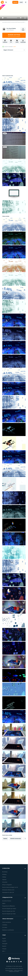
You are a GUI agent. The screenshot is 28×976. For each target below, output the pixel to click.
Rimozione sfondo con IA (8, 889)
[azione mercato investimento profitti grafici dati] (13, 83)
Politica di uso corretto (13, 971)
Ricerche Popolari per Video (9, 913)
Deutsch (4, 945)
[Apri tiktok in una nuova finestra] (15, 961)
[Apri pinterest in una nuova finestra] (13, 961)
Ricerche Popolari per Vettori (9, 908)
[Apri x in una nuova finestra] (18, 961)
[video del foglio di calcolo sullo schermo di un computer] (13, 138)
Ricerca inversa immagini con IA (10, 886)
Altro (3, 950)
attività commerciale (15, 838)
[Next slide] (22, 838)
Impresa (4, 879)
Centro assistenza (6, 921)
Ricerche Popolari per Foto (8, 910)
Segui (23, 30)
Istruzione (4, 881)
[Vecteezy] (2, 2)
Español (4, 940)
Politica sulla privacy (17, 970)
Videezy (4, 876)
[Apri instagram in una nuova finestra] (8, 961)
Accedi (21, 2)
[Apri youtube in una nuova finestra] (20, 961)
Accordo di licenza (6, 900)
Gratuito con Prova (14, 35)
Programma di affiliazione (8, 905)
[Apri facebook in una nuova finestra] (6, 961)
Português (4, 943)
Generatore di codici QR (8, 891)
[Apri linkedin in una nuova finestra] (11, 961)
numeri (5, 838)
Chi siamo (4, 926)
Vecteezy (4, 873)
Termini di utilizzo (8, 970)
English (4, 938)
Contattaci (4, 924)
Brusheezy (4, 871)
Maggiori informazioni (8, 49)
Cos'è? (14, 46)
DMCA (3, 903)
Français (4, 948)
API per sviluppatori (7, 884)
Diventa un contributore (8, 929)
